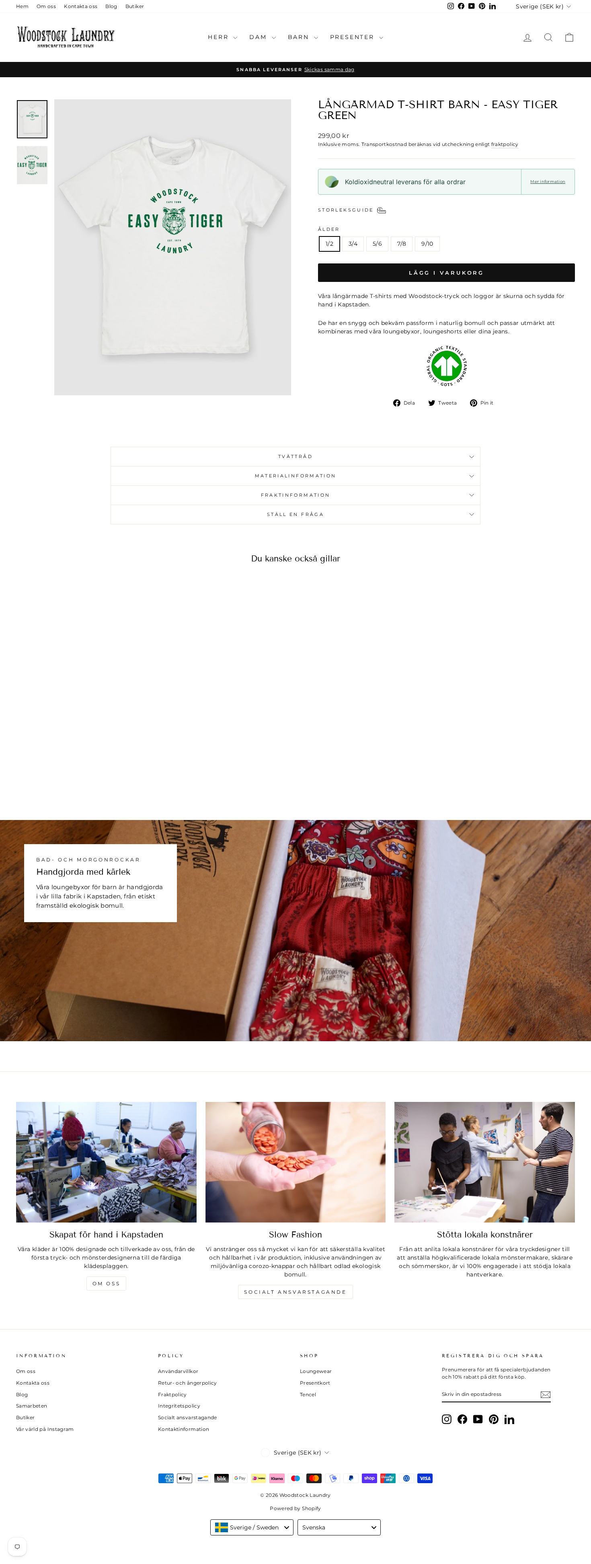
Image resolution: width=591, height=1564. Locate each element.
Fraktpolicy (172, 1394)
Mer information (547, 181)
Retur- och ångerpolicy (187, 1383)
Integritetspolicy (179, 1406)
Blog (111, 6)
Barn (300, 37)
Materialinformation (296, 476)
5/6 (377, 243)
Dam (259, 37)
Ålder (329, 229)
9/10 (427, 243)
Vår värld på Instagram (45, 1429)
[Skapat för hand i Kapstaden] (106, 1162)
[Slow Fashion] (295, 1162)
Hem (22, 6)
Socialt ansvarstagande (295, 1292)
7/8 (401, 243)
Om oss (46, 6)
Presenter (353, 37)
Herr (219, 37)
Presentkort (315, 1383)
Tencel (308, 1394)
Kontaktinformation (183, 1429)
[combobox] (251, 1527)
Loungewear (316, 1371)
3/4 (353, 243)
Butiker (134, 6)
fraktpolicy (505, 144)
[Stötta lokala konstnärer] (484, 1162)
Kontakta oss (80, 6)
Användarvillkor (178, 1371)
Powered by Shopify (295, 1508)
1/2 (329, 243)
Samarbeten (31, 1406)
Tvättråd (295, 456)
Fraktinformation (295, 495)
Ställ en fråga (295, 514)
